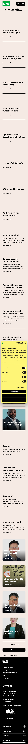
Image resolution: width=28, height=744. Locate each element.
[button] (20, 4)
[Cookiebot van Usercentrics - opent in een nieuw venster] (17, 343)
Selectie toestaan (14, 395)
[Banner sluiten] (25, 343)
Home (4, 655)
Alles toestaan (14, 391)
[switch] (24, 372)
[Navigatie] (23, 661)
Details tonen (20, 387)
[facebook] (4, 661)
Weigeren (14, 400)
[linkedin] (7, 661)
